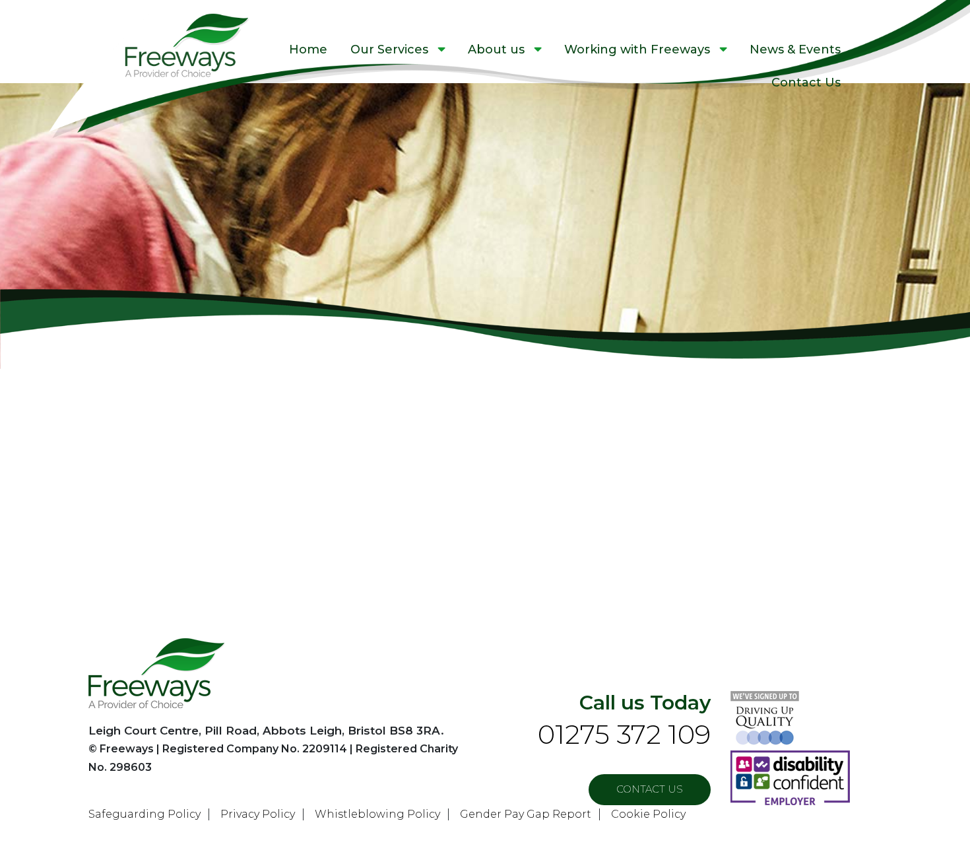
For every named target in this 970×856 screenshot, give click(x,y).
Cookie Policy (648, 814)
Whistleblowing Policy (377, 814)
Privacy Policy (257, 814)
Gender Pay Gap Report (525, 814)
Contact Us (806, 82)
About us (496, 49)
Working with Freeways (637, 49)
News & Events (795, 49)
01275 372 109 (624, 734)
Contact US (649, 789)
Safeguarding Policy (144, 814)
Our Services (389, 49)
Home (308, 49)
